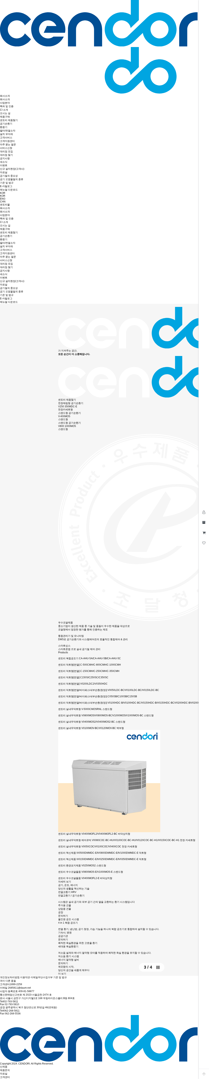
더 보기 (62, 973)
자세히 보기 (64, 881)
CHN (3, 201)
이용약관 (25, 977)
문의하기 (63, 915)
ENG (2, 198)
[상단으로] (204, 1074)
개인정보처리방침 (10, 977)
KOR (2, 193)
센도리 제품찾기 (67, 399)
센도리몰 (5, 204)
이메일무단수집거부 (42, 977)
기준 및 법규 (60, 977)
